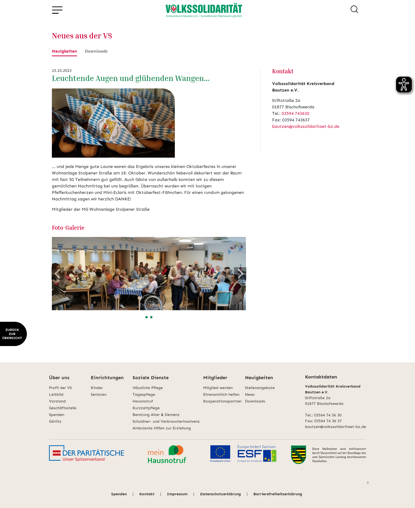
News (250, 394)
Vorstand (57, 401)
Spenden (56, 414)
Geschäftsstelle (62, 408)
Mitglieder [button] (215, 377)
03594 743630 (295, 113)
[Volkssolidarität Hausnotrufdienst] (167, 454)
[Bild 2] (151, 317)
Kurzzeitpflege (146, 408)
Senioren (98, 394)
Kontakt (146, 494)
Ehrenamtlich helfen (221, 394)
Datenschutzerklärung (220, 494)
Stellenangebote (260, 387)
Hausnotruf (143, 401)
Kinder (97, 387)
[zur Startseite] (204, 10)
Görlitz (55, 421)
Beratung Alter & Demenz (156, 414)
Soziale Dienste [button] (151, 377)
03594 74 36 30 (328, 415)
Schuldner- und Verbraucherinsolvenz (166, 421)
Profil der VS (60, 387)
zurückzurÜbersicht (12, 334)
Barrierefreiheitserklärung (277, 494)
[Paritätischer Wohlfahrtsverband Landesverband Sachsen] (86, 454)
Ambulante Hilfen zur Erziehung (162, 428)
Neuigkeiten (64, 51)
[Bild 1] (146, 317)
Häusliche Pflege (148, 387)
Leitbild (56, 394)
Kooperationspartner (222, 401)
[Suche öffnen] (354, 10)
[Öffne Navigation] (57, 10)
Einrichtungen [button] (107, 377)
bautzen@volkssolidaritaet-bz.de (305, 126)
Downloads (96, 51)
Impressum (177, 494)
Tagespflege (144, 394)
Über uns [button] (59, 377)
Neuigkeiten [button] (259, 377)
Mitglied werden (218, 387)
